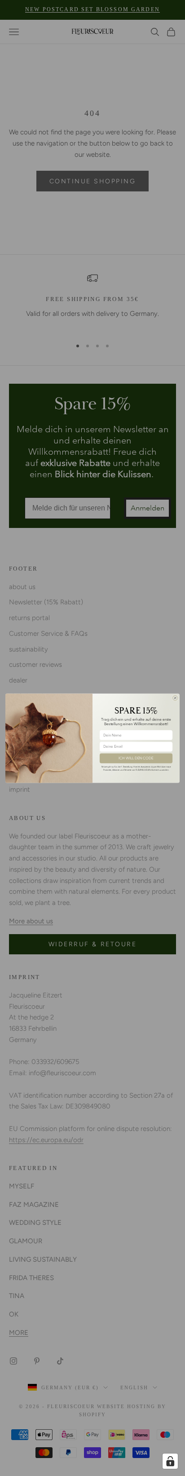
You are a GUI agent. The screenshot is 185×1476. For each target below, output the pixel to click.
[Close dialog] (175, 697)
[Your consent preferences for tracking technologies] (170, 1461)
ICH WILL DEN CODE (136, 758)
